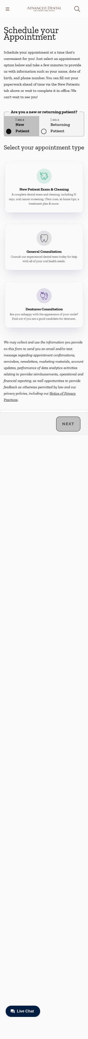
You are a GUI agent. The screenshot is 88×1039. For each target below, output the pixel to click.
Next (68, 424)
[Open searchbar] (77, 9)
